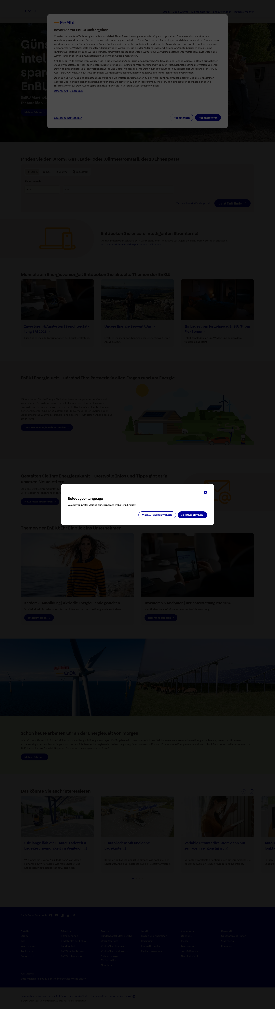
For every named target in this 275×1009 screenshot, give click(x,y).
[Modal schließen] (205, 492)
